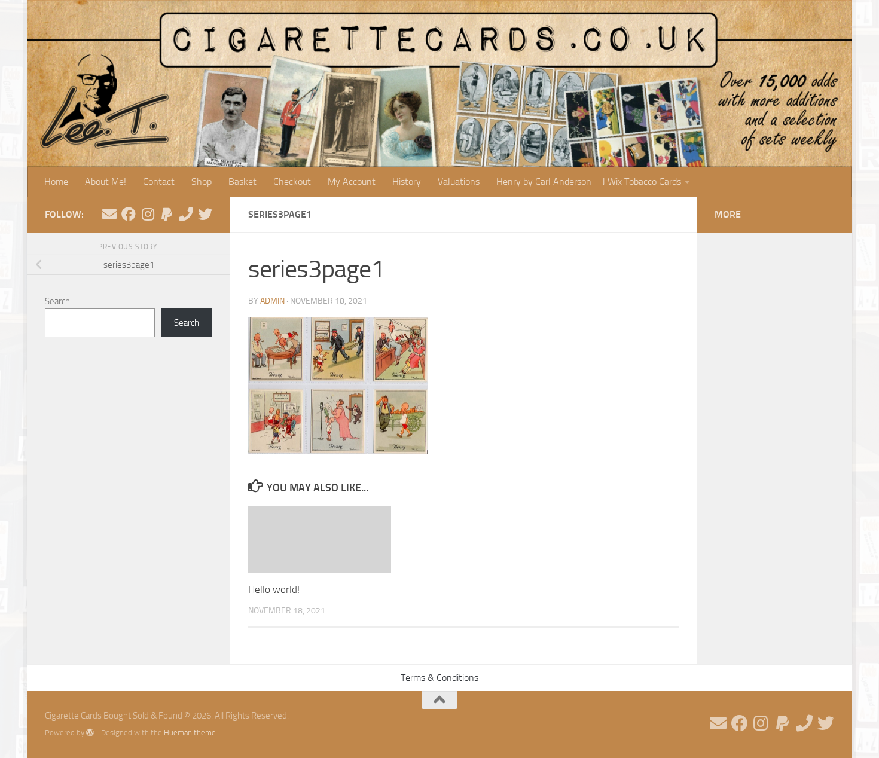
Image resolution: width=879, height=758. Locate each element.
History (406, 181)
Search (57, 301)
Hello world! (274, 589)
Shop (201, 181)
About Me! (105, 181)
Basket (242, 181)
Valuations (459, 181)
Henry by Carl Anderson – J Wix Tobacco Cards (588, 181)
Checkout (292, 181)
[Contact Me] (109, 214)
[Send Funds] (167, 214)
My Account (352, 181)
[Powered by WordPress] (90, 732)
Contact (159, 181)
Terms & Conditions (439, 677)
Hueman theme (190, 732)
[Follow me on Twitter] (205, 214)
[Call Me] (186, 214)
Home (56, 181)
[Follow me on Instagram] (148, 214)
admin (272, 301)
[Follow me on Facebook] (128, 214)
